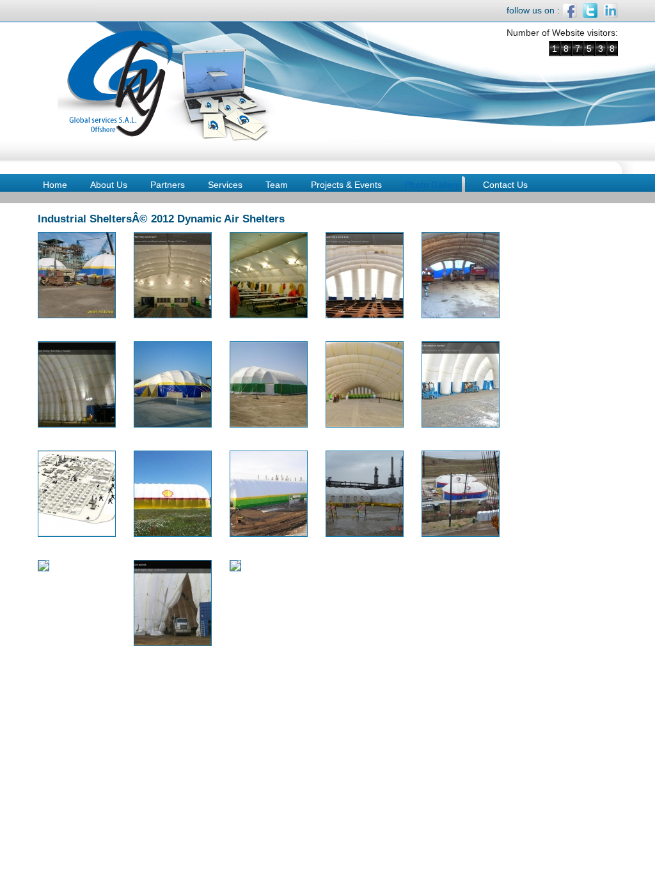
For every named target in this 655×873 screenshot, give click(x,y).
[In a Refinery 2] (173, 424)
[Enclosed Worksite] (461, 315)
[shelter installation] (269, 534)
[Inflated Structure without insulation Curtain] (365, 424)
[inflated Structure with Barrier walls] (269, 424)
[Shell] (173, 534)
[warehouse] (235, 568)
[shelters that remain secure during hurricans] (461, 534)
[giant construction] (77, 424)
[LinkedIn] (610, 15)
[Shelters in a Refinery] (365, 534)
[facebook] (569, 15)
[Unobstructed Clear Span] (43, 568)
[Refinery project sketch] (77, 534)
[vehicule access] (173, 643)
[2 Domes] (77, 315)
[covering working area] (365, 315)
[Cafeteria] (269, 315)
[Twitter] (590, 15)
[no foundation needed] (461, 424)
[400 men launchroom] (173, 315)
